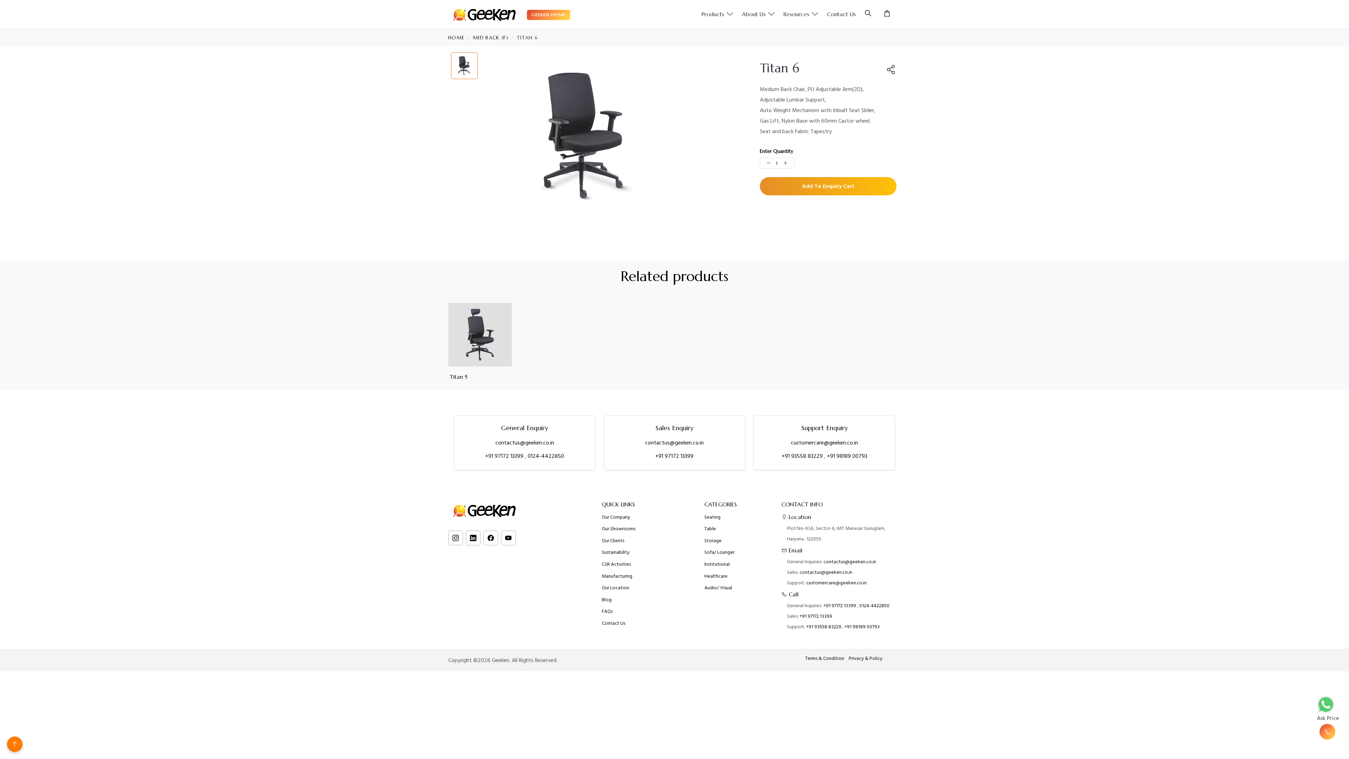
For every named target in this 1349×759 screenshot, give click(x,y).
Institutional (717, 564)
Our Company (616, 517)
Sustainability (616, 552)
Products (713, 14)
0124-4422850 (546, 456)
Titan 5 (458, 377)
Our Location (615, 587)
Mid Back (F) (490, 38)
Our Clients (613, 540)
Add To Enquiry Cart (828, 186)
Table (710, 528)
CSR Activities (616, 564)
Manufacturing (617, 576)
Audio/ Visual (718, 587)
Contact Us (841, 14)
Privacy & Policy (865, 658)
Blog (607, 599)
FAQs (607, 611)
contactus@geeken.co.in (524, 442)
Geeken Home (549, 14)
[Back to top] (14, 744)
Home (456, 38)
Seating (712, 517)
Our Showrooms (619, 528)
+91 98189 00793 (847, 456)
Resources (796, 14)
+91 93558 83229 (803, 456)
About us (753, 14)
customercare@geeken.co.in (824, 442)
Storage (713, 540)
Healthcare (716, 576)
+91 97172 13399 (505, 456)
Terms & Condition (824, 658)
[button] (891, 69)
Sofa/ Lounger (719, 552)
